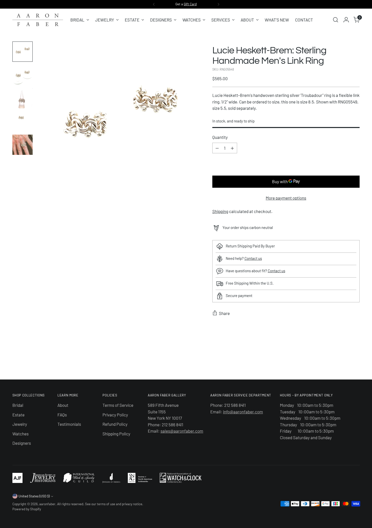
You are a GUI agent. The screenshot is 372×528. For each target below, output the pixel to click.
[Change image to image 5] (22, 145)
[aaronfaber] (37, 20)
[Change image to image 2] (22, 75)
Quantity (220, 137)
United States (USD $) (34, 496)
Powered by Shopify (26, 509)
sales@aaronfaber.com (181, 430)
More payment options (286, 197)
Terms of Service (117, 405)
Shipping (220, 211)
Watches (20, 433)
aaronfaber (47, 504)
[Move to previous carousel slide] (344, 362)
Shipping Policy (116, 433)
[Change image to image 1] (22, 51)
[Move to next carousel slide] (355, 362)
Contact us (253, 258)
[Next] (218, 4)
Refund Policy (115, 424)
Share (224, 313)
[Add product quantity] (232, 148)
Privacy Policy (115, 414)
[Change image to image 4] (22, 121)
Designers (21, 443)
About (62, 405)
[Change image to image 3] (22, 98)
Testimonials (69, 424)
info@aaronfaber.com (243, 411)
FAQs (62, 414)
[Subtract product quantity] (217, 148)
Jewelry (19, 424)
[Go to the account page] (346, 20)
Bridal (17, 405)
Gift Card (190, 4)
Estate (18, 414)
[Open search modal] (335, 20)
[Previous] (153, 4)
